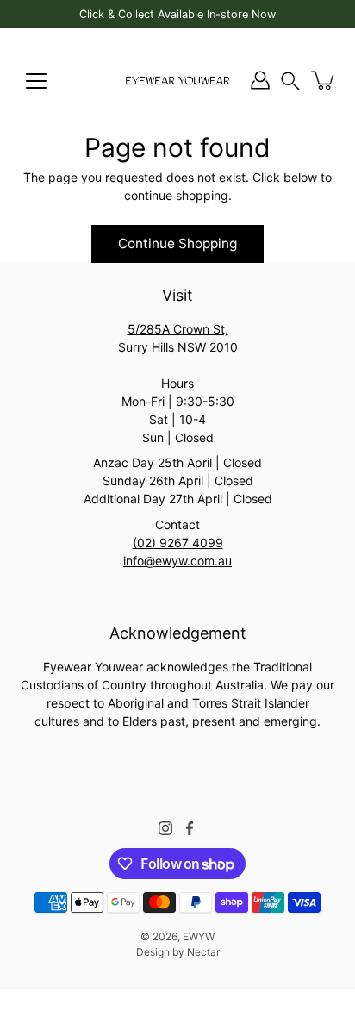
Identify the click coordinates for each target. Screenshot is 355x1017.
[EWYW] (177, 80)
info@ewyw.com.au (177, 560)
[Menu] (36, 81)
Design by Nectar (178, 951)
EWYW (199, 936)
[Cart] (324, 80)
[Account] (260, 80)
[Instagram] (165, 828)
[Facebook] (189, 828)
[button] (290, 80)
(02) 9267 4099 (178, 542)
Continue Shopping (177, 243)
